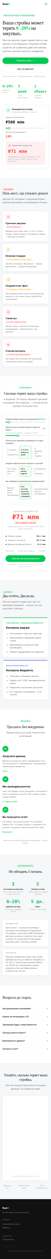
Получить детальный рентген (25, 558)
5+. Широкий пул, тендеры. (38, 452)
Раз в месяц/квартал (24, 471)
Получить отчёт (24, 60)
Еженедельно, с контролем (39, 471)
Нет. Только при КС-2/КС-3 (12, 471)
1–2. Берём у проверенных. (12, 452)
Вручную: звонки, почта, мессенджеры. (12, 491)
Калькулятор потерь (11, 1224)
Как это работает (25, 69)
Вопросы (6, 1228)
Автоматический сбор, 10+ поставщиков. (39, 491)
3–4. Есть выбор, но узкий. (25, 452)
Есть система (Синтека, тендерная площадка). (25, 491)
